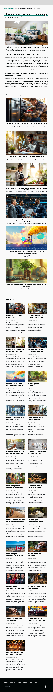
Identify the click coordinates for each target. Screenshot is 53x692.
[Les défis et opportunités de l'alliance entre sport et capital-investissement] (26, 206)
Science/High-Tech (27, 682)
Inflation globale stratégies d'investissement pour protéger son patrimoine (26, 285)
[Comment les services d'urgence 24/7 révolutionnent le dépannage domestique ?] (26, 110)
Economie (10, 8)
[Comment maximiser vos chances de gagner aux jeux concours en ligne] (15, 444)
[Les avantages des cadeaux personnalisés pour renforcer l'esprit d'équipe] (15, 478)
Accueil (5, 8)
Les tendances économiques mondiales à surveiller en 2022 (15, 588)
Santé (19, 682)
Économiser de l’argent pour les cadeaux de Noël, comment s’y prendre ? (15, 654)
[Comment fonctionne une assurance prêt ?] (37, 578)
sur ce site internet (21, 70)
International (13, 682)
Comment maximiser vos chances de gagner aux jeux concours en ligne (15, 453)
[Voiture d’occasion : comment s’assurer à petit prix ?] (37, 611)
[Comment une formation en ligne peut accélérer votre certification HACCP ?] (26, 174)
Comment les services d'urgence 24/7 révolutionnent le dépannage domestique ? (26, 124)
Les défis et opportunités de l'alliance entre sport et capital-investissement (26, 220)
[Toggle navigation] (6, 2)
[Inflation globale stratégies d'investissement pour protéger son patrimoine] (26, 271)
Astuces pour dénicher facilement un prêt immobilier (14, 620)
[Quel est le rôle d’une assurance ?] (37, 546)
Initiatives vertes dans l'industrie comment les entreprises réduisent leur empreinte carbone (26, 252)
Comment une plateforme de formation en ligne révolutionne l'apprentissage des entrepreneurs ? (26, 157)
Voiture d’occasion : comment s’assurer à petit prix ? (37, 620)
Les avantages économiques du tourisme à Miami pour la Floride (15, 555)
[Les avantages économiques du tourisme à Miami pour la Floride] (15, 546)
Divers (35, 682)
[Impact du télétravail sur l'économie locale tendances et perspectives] (15, 410)
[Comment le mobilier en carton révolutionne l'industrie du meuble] (37, 478)
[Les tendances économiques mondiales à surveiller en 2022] (15, 578)
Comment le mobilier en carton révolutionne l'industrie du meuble (36, 487)
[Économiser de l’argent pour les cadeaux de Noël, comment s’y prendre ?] (15, 645)
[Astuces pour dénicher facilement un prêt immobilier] (15, 611)
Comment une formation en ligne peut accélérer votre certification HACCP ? (26, 189)
